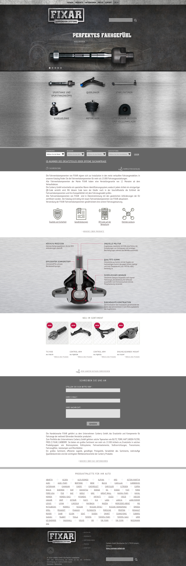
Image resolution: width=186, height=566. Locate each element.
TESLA (75, 517)
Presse (100, 2)
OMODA (137, 507)
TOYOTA (88, 517)
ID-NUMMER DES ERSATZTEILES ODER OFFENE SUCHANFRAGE (76, 161)
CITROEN (124, 486)
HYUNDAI (82, 496)
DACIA (48, 490)
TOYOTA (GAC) (123, 517)
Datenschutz (58, 564)
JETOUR (73, 500)
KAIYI (85, 500)
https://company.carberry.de (115, 548)
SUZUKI (49, 517)
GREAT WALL (106, 493)
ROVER (49, 513)
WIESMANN (135, 520)
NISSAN (80, 507)
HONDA (49, 496)
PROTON (121, 510)
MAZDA (105, 503)
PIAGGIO (76, 510)
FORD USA (50, 493)
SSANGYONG (121, 513)
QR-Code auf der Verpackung (105, 223)
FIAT (127, 490)
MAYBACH (90, 503)
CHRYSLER (109, 486)
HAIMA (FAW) (122, 493)
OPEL (48, 510)
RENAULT (136, 510)
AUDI (48, 483)
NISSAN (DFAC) (96, 507)
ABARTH (49, 479)
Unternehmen (90, 2)
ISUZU (111, 496)
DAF (72, 490)
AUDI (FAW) (62, 483)
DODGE (97, 490)
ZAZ (47, 523)
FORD (137, 490)
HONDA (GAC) (65, 496)
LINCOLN (75, 503)
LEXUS (48, 503)
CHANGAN (66, 486)
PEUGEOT (61, 510)
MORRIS (66, 507)
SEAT (83, 513)
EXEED (117, 490)
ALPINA (101, 479)
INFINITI (97, 496)
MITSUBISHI (51, 507)
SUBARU (136, 513)
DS (107, 490)
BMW (92, 483)
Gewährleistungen (81, 221)
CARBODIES (135, 483)
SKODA (94, 513)
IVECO (123, 496)
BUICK (104, 483)
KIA (96, 500)
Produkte (79, 2)
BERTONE (79, 483)
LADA (107, 500)
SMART (107, 513)
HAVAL (137, 493)
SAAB (60, 513)
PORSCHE (107, 510)
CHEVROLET (94, 486)
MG (138, 503)
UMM (138, 517)
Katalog (70, 2)
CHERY (79, 486)
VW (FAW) (105, 520)
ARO (115, 479)
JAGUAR (49, 500)
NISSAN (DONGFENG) (118, 507)
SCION (71, 513)
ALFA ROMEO (83, 479)
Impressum (50, 564)
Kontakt (108, 2)
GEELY (82, 493)
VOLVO (81, 520)
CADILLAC (119, 483)
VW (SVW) (120, 520)
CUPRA (137, 486)
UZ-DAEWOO (51, 520)
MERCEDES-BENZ (122, 503)
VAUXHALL (67, 520)
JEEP (61, 500)
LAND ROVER (134, 500)
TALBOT (62, 517)
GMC (93, 493)
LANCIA (119, 500)
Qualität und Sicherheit (57, 221)
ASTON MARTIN (133, 479)
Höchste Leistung (128, 221)
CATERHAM (50, 486)
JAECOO (137, 496)
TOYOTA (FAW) (104, 517)
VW (92, 520)
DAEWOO (60, 490)
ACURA (65, 479)
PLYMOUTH (91, 510)
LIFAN (61, 503)
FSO (62, 493)
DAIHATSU (84, 490)
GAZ (71, 493)
